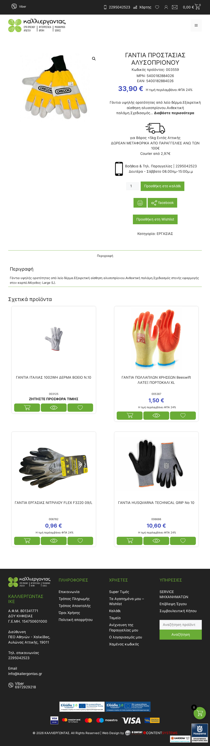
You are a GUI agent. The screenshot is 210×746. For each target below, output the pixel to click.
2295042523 (119, 7)
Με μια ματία (54, 407)
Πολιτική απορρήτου (76, 620)
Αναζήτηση (180, 634)
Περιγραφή (105, 256)
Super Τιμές (119, 592)
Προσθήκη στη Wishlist (155, 219)
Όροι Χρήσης (69, 613)
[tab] (105, 256)
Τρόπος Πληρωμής (74, 599)
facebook (165, 202)
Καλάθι (115, 611)
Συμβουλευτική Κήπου (178, 611)
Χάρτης (145, 7)
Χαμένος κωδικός (124, 644)
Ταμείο (115, 618)
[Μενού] (196, 25)
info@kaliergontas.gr (25, 674)
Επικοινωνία (69, 592)
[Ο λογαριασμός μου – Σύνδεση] (166, 7)
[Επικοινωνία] (176, 7)
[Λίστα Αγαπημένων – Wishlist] (157, 7)
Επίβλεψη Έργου (173, 604)
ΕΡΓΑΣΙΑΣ (165, 234)
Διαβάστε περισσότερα (27, 407)
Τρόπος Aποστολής (75, 606)
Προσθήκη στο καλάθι (162, 186)
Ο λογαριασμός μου (125, 637)
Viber (22, 6)
